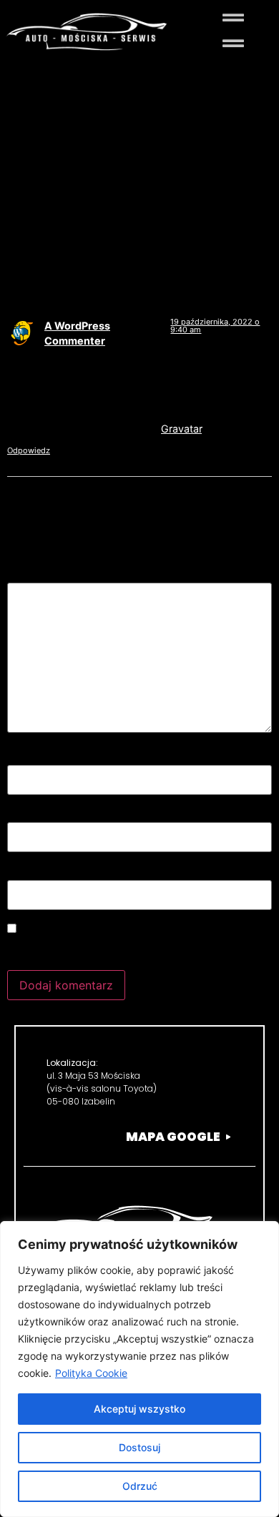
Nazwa (30, 757)
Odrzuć (139, 1486)
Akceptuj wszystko (139, 1409)
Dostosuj (139, 1447)
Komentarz (40, 575)
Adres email (43, 815)
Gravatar (181, 429)
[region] (139, 1369)
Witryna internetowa (62, 872)
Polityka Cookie (91, 1373)
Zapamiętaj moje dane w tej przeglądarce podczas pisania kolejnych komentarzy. (119, 948)
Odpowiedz (28, 450)
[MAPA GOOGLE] (227, 1137)
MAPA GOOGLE (173, 1136)
